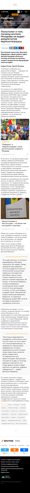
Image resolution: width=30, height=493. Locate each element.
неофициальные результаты (14, 420)
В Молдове (16, 404)
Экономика (12, 445)
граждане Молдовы (22, 414)
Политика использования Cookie (9, 466)
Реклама (3, 462)
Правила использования (13, 459)
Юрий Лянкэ (22, 411)
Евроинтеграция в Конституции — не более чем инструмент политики (14, 223)
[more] (27, 154)
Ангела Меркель (5, 411)
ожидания (13, 417)
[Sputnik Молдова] (5, 12)
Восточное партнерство (21, 423)
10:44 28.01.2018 (5, 44)
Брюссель (4, 407)
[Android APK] (6, 477)
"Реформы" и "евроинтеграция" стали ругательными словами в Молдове (12, 147)
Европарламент (5, 414)
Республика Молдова (13, 407)
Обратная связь (5, 472)
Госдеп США (13, 414)
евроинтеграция (5, 417)
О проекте (3, 459)
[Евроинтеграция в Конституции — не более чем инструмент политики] (15, 208)
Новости (10, 404)
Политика (4, 404)
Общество (5, 142)
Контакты (8, 462)
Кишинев (23, 404)
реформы (4, 420)
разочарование (21, 417)
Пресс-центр (15, 462)
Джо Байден (23, 407)
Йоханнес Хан (14, 411)
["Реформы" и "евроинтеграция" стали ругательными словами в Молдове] (15, 129)
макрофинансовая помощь (8, 423)
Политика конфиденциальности (9, 464)
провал (24, 420)
